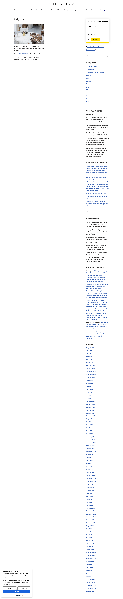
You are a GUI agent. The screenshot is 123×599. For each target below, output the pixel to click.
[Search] (107, 56)
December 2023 (91, 443)
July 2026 (89, 350)
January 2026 (90, 368)
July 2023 (89, 457)
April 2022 (89, 502)
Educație (66, 10)
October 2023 (90, 448)
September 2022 (91, 487)
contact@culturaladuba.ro (96, 47)
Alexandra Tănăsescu (21, 53)
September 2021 (91, 523)
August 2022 (90, 490)
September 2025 (91, 380)
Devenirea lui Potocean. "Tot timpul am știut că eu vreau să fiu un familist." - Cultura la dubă (97, 286)
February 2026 (90, 365)
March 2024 (89, 434)
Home (22, 10)
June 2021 (89, 532)
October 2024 (90, 413)
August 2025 (90, 383)
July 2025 (89, 386)
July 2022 (89, 493)
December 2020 (91, 549)
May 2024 (89, 428)
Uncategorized (90, 105)
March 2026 (89, 362)
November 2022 (91, 481)
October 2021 (90, 520)
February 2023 (90, 472)
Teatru (28, 10)
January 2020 (90, 582)
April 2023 (89, 466)
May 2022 (89, 499)
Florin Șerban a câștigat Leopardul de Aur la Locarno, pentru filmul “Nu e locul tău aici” (97, 127)
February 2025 (90, 401)
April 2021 (89, 538)
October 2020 (90, 555)
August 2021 (90, 526)
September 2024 (91, 416)
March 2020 (89, 576)
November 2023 (91, 445)
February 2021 (90, 543)
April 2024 (89, 431)
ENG (87, 87)
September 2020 (91, 558)
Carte (37, 10)
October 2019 (90, 591)
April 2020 (89, 573)
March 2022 (89, 505)
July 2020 (89, 564)
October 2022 (90, 484)
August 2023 (90, 454)
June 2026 (89, 353)
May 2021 (89, 535)
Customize (9, 588)
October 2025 (90, 377)
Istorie (59, 10)
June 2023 (89, 460)
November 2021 (91, 517)
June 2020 (89, 567)
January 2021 (90, 546)
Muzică (43, 10)
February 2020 (90, 579)
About (16, 10)
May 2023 (89, 463)
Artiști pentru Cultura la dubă (95, 72)
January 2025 (90, 404)
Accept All (16, 591)
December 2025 (91, 371)
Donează (95, 39)
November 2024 (91, 410)
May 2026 (89, 356)
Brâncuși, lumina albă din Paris (96, 193)
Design (88, 81)
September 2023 (91, 451)
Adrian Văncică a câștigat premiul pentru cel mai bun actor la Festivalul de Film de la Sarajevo (96, 120)
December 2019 (91, 585)
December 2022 (91, 478)
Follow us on (90, 50)
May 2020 (89, 570)
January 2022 (90, 511)
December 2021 (91, 514)
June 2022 (89, 496)
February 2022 (90, 508)
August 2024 (90, 419)
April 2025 (89, 395)
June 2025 (89, 389)
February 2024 (90, 437)
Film (32, 10)
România (81, 10)
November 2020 (91, 552)
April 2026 (89, 359)
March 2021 (89, 540)
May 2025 (89, 392)
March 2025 (89, 398)
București (73, 10)
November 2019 (91, 588)
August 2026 (90, 348)
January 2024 (90, 440)
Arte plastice (51, 10)
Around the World (91, 10)
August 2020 (90, 561)
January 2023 (90, 475)
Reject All (24, 588)
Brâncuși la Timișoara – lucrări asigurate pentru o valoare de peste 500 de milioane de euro (29, 49)
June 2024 (89, 425)
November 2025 (91, 374)
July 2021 (89, 529)
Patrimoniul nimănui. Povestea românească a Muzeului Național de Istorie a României (97, 204)
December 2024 (91, 407)
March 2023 (89, 469)
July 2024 (89, 422)
